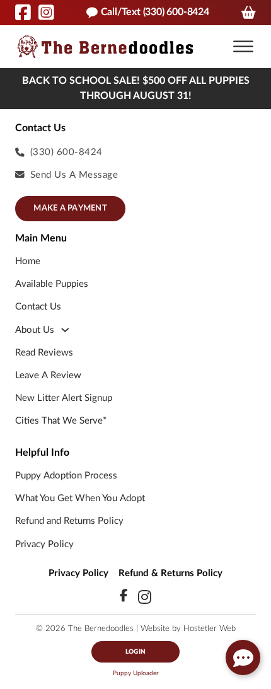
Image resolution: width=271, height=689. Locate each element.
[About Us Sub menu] (65, 330)
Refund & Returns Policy (170, 573)
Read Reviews (44, 352)
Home (27, 261)
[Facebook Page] (23, 12)
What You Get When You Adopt (80, 498)
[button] (243, 46)
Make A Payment (70, 208)
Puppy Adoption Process (66, 475)
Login (135, 652)
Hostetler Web (209, 629)
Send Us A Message (74, 175)
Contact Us (38, 306)
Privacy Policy (44, 544)
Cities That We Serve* (61, 421)
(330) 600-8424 (66, 152)
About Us (34, 330)
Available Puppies (51, 284)
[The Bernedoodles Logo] (105, 46)
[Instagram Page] (46, 12)
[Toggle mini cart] (248, 12)
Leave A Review (48, 375)
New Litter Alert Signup (63, 398)
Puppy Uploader (136, 673)
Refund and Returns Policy (69, 521)
